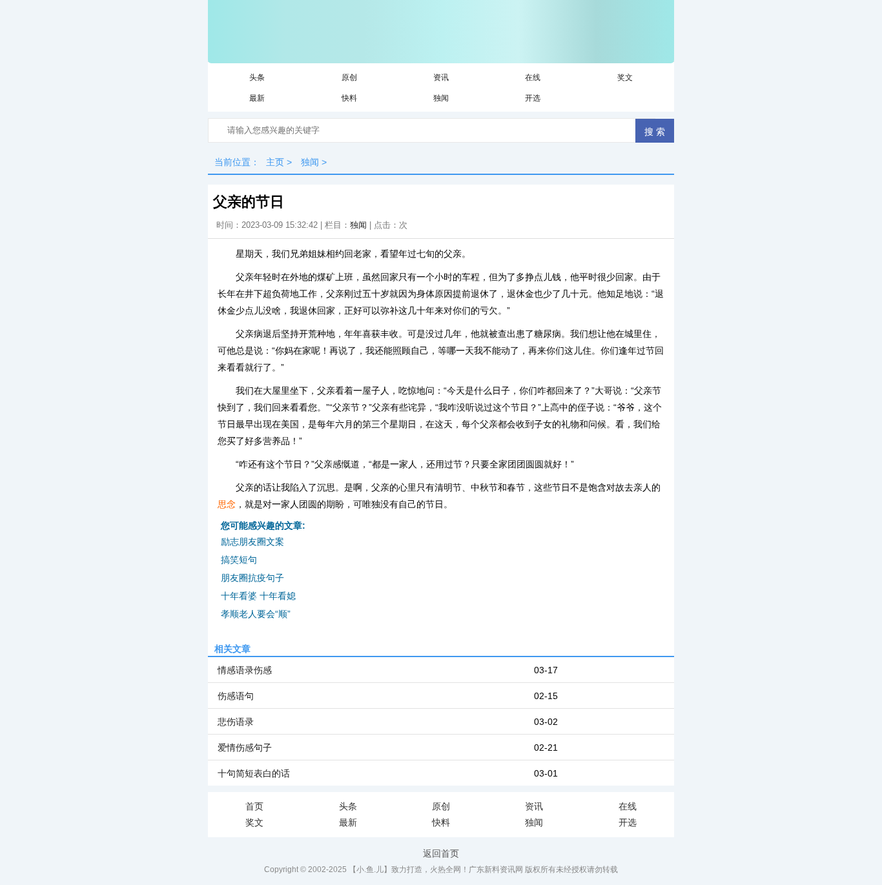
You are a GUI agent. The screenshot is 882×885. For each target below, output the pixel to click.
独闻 (441, 98)
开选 (532, 98)
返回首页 (441, 853)
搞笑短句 (239, 559)
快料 (349, 98)
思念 (227, 504)
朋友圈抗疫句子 (252, 578)
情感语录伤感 (245, 670)
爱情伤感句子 (245, 747)
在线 (532, 77)
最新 (257, 98)
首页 (254, 806)
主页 (275, 162)
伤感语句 (236, 696)
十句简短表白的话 (254, 773)
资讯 (441, 77)
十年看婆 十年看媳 (258, 596)
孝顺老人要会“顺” (256, 614)
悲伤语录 (236, 722)
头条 (257, 77)
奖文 (625, 77)
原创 (349, 77)
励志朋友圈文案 (252, 541)
